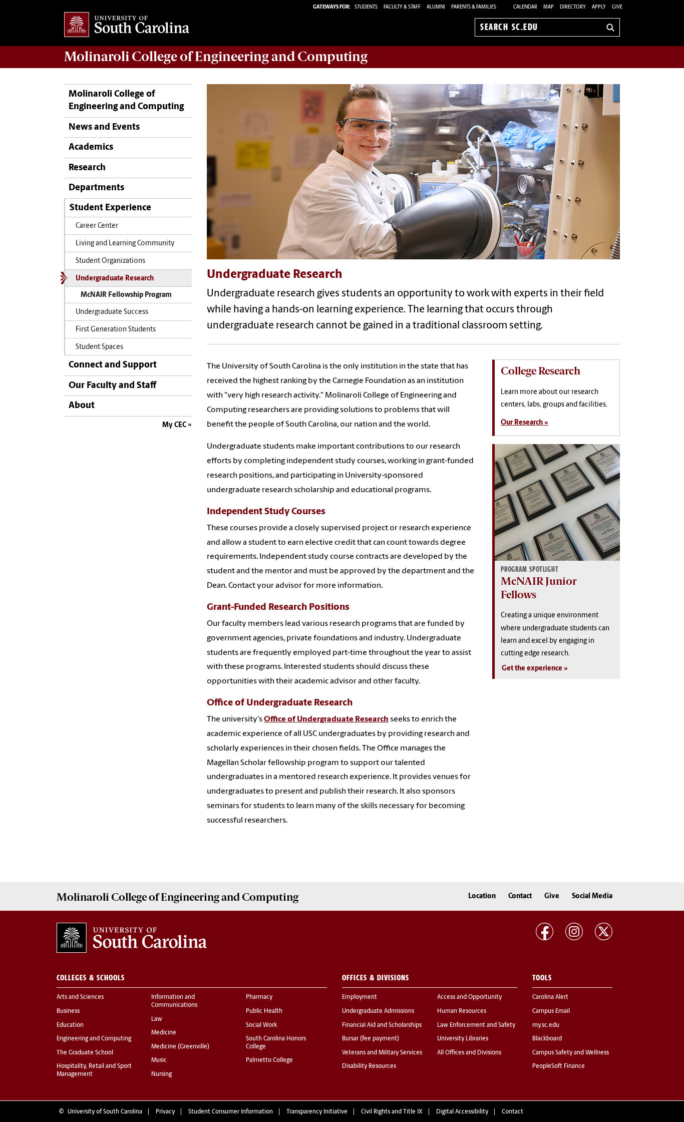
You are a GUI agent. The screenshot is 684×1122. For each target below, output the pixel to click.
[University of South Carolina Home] (126, 25)
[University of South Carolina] (132, 938)
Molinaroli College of (216, 56)
